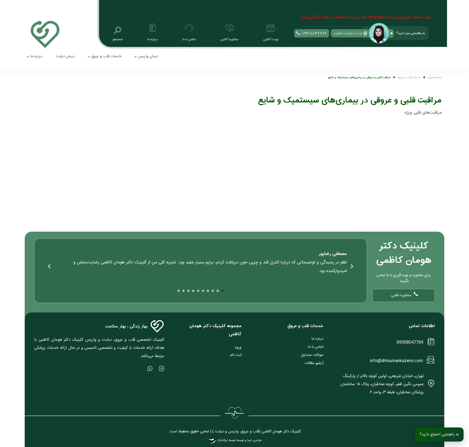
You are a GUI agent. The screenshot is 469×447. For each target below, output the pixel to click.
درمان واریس (148, 56)
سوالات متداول (312, 355)
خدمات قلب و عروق (106, 56)
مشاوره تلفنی (401, 295)
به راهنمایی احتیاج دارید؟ (439, 434)
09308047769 (410, 342)
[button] (222, 291)
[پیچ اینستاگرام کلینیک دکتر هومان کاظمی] (161, 368)
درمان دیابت (65, 56)
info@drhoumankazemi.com (396, 360)
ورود (238, 347)
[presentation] (352, 266)
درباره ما (36, 56)
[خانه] (45, 34)
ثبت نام (236, 355)
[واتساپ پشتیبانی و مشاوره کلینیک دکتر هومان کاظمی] (150, 368)
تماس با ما (316, 347)
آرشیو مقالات (314, 363)
